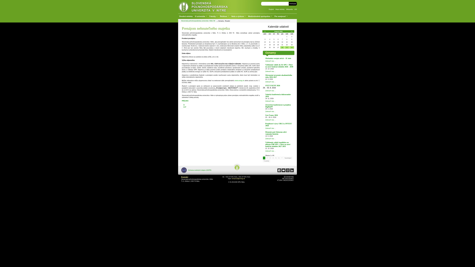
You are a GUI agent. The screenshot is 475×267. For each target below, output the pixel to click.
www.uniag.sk (239, 80)
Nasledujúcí (288, 158)
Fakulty (212, 16)
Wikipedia (289, 9)
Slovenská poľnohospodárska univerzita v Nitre (208, 6)
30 (292, 47)
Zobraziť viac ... (270, 61)
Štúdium (223, 16)
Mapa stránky (280, 9)
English (271, 9)
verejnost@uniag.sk (238, 178)
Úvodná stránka (186, 16)
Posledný (266, 161)
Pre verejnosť (280, 16)
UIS (295, 9)
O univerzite (200, 16)
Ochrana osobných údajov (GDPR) (199, 170)
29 (287, 47)
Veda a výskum (237, 16)
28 (282, 47)
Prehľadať (292, 4)
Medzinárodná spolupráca (259, 16)
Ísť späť (184, 106)
